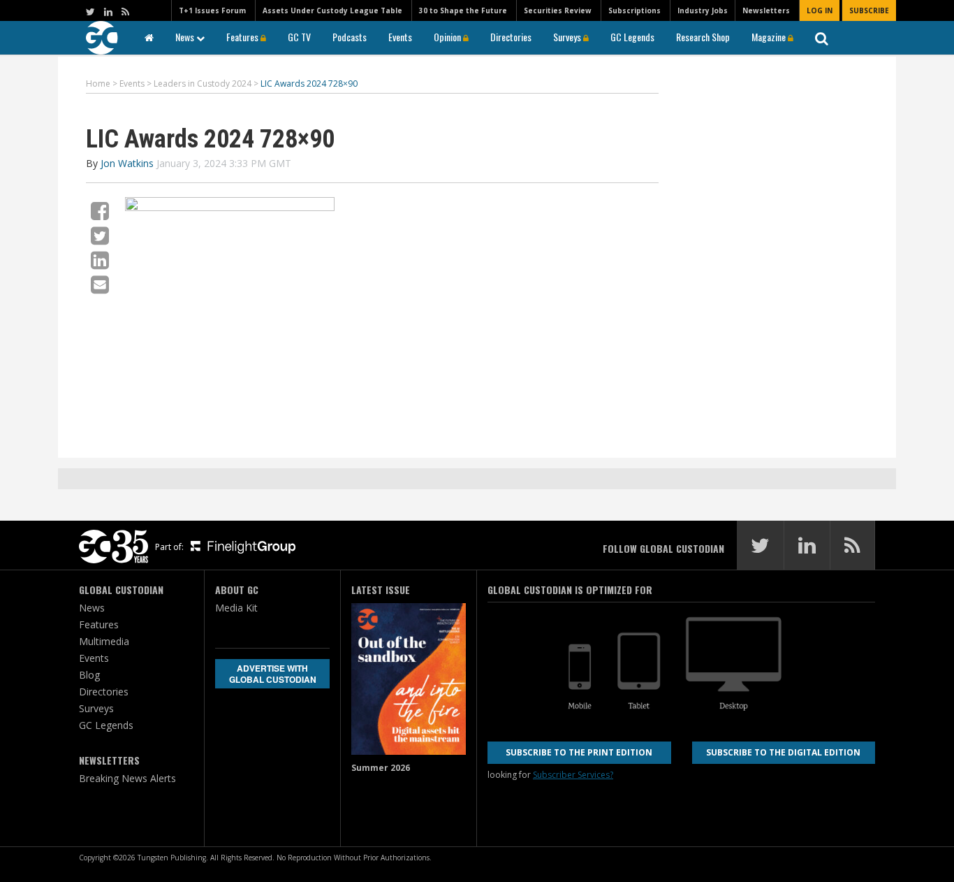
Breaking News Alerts (127, 778)
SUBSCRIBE (869, 10)
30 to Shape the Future (463, 10)
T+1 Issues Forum (212, 10)
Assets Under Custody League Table (332, 10)
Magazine (769, 36)
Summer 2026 (380, 768)
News (185, 36)
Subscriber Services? (573, 775)
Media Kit (236, 607)
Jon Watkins (127, 163)
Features (243, 36)
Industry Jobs (702, 10)
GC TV (299, 36)
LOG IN (819, 10)
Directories (510, 36)
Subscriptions (634, 10)
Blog (89, 674)
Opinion (448, 36)
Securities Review (558, 10)
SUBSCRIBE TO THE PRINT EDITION (579, 752)
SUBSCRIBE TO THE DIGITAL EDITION (783, 752)
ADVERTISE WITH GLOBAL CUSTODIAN (272, 674)
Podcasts (349, 36)
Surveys (568, 36)
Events (400, 36)
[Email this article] (100, 284)
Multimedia (104, 641)
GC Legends (632, 36)
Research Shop (703, 36)
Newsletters (766, 10)
